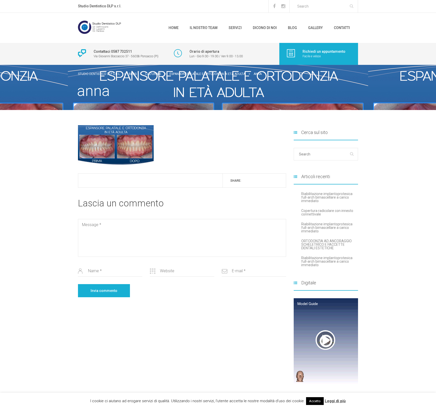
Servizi (235, 28)
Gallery (315, 28)
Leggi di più (335, 401)
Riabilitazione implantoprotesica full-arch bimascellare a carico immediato (326, 197)
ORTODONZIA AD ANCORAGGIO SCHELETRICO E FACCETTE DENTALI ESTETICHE (326, 244)
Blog (292, 28)
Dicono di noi (265, 28)
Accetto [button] (315, 401)
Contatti (342, 28)
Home (174, 28)
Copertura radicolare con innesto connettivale (327, 212)
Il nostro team (203, 28)
